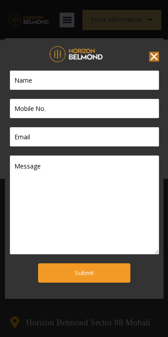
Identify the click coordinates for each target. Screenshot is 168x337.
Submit (84, 273)
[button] (154, 57)
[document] (84, 168)
